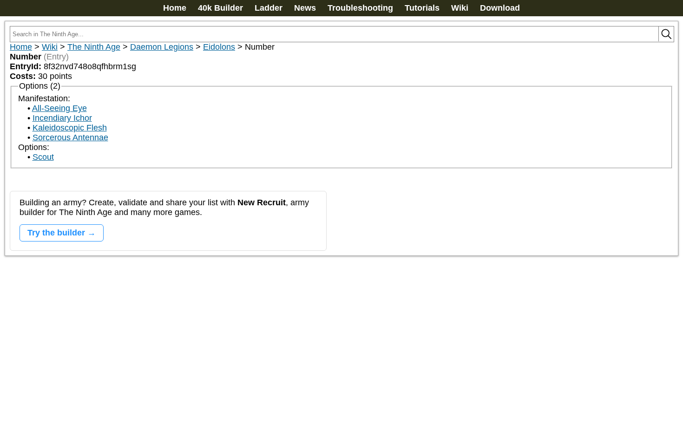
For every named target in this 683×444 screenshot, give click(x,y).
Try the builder (56, 232)
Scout (43, 157)
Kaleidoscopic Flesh (70, 127)
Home (174, 8)
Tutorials (422, 8)
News (305, 8)
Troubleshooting (360, 8)
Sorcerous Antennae (70, 137)
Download (500, 8)
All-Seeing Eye (59, 108)
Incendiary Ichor (62, 118)
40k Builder (220, 8)
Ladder (268, 8)
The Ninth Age (93, 47)
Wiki (459, 8)
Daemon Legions (161, 47)
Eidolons (219, 47)
